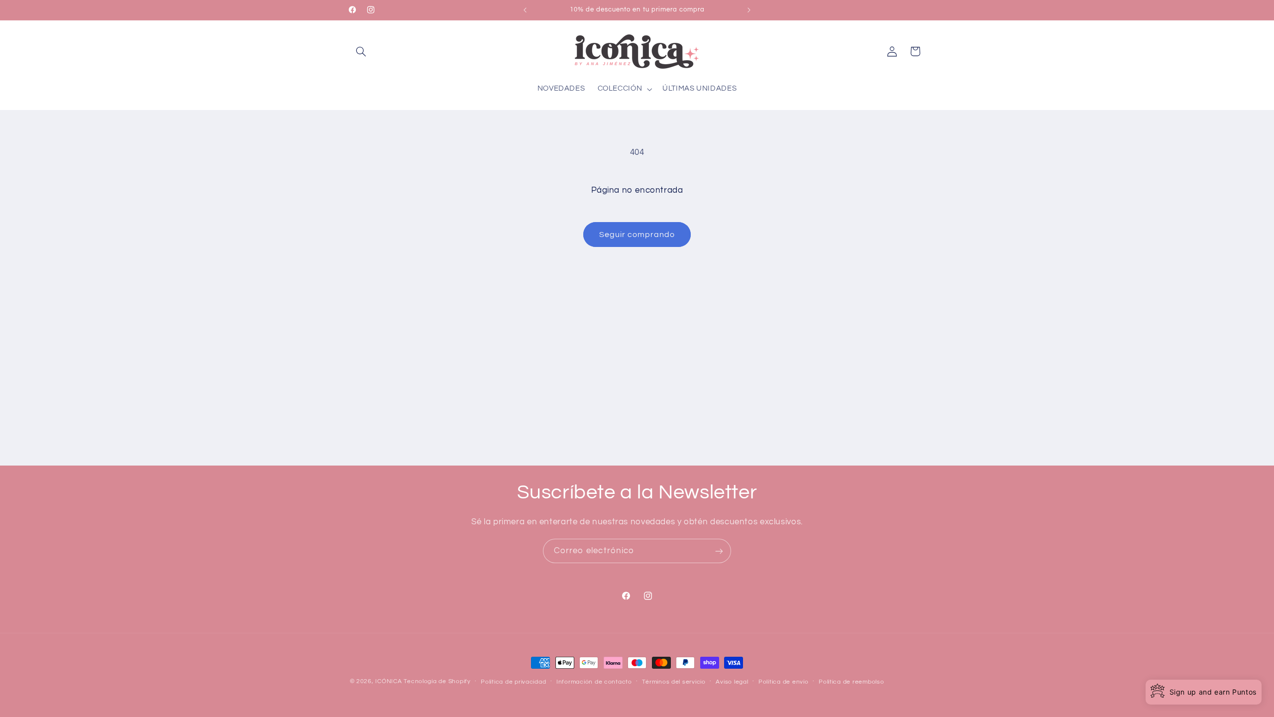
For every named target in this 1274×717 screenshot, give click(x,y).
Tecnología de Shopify (437, 681)
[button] (361, 51)
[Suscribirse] (719, 551)
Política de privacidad (513, 682)
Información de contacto (594, 682)
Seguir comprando (637, 235)
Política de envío (783, 682)
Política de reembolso (851, 682)
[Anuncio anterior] (525, 10)
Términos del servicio (673, 682)
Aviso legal (732, 682)
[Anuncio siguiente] (749, 10)
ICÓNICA (388, 681)
